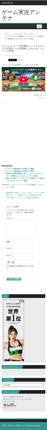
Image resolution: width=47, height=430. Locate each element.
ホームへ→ (41, 97)
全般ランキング (7, 407)
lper (9, 55)
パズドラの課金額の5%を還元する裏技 (20, 168)
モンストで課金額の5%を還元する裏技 (20, 171)
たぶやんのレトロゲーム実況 (23, 34)
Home (7, 34)
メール (9, 248)
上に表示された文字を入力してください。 (20, 267)
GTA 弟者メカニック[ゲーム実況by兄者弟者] (23, 197)
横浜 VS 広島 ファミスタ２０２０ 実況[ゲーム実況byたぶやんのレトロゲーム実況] (25, 179)
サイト (8, 255)
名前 (8, 241)
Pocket (20, 60)
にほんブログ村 (9, 402)
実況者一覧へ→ (39, 95)
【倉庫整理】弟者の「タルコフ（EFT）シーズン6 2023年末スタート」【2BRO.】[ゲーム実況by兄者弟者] (24, 194)
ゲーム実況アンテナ (21, 15)
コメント (9, 218)
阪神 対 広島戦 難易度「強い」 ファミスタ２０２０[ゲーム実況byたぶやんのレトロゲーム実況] (24, 174)
